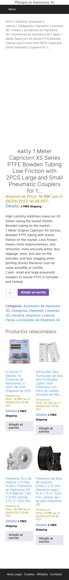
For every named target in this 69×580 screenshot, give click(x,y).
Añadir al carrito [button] (16, 426)
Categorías (25, 26)
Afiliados (42, 574)
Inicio (9, 21)
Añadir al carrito (33, 292)
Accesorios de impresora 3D (31, 34)
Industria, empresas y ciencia (32, 315)
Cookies (29, 574)
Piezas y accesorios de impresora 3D (33, 320)
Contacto (56, 574)
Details (12, 205)
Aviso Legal (14, 574)
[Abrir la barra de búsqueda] (63, 9)
